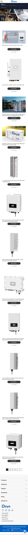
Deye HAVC (4, 519)
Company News (12, 5)
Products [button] (4, 480)
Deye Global (4, 515)
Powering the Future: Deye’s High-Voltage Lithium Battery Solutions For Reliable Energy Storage (13, 115)
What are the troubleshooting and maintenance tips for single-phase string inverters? (13, 418)
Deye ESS (4, 517)
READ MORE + (14, 49)
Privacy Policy (22, 530)
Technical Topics (20, 5)
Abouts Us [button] (4, 501)
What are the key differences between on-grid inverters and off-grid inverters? (12, 260)
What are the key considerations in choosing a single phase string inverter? (12, 458)
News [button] (2, 496)
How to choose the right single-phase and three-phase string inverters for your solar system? (13, 339)
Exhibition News (4, 5)
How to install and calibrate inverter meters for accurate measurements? (13, 378)
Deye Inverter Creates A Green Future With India (13, 84)
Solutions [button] (4, 484)
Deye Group (4, 513)
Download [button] (4, 492)
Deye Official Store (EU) (7, 521)
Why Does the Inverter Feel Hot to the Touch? (12, 45)
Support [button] (3, 488)
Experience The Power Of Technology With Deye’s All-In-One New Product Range (13, 144)
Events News (3, 7)
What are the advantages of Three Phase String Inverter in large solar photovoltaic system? (13, 299)
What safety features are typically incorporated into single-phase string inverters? (13, 220)
